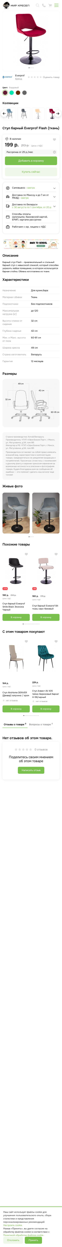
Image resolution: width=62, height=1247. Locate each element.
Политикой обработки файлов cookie (23, 1235)
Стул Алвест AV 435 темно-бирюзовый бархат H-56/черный (45, 693)
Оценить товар (51, 77)
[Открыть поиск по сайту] (37, 5)
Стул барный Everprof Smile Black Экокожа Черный (13, 606)
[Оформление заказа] (50, 5)
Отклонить (13, 1240)
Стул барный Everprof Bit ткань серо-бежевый (45, 607)
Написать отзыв (31, 770)
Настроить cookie (12, 1225)
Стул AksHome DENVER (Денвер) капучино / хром (15, 694)
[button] (58, 113)
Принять (33, 1240)
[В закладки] (26, 554)
